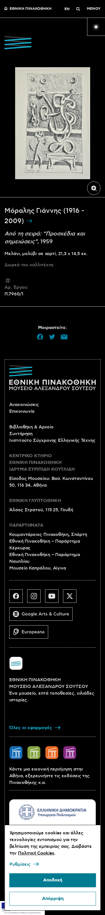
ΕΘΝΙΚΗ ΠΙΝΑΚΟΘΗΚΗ (31, 9)
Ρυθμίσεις (19, 864)
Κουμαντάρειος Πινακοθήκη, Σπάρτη (48, 534)
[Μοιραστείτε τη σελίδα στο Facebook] (40, 336)
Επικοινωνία (21, 411)
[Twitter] (72, 598)
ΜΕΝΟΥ (94, 9)
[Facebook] (18, 598)
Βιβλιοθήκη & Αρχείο (31, 427)
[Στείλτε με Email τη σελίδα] (64, 336)
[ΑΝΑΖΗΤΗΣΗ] (78, 9)
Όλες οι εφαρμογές (30, 728)
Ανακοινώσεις (24, 404)
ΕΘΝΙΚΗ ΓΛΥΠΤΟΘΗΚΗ (35, 501)
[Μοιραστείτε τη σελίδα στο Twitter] (52, 336)
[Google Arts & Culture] (43, 616)
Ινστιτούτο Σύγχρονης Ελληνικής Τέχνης (52, 440)
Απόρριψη (52, 899)
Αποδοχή (52, 880)
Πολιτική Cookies (36, 853)
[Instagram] (36, 598)
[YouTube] (54, 598)
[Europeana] (31, 634)
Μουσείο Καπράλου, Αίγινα (37, 568)
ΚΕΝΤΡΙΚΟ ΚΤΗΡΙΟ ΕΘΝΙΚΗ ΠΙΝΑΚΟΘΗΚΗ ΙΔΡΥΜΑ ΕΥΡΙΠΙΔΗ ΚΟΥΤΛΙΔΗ (42, 462)
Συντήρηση (20, 434)
